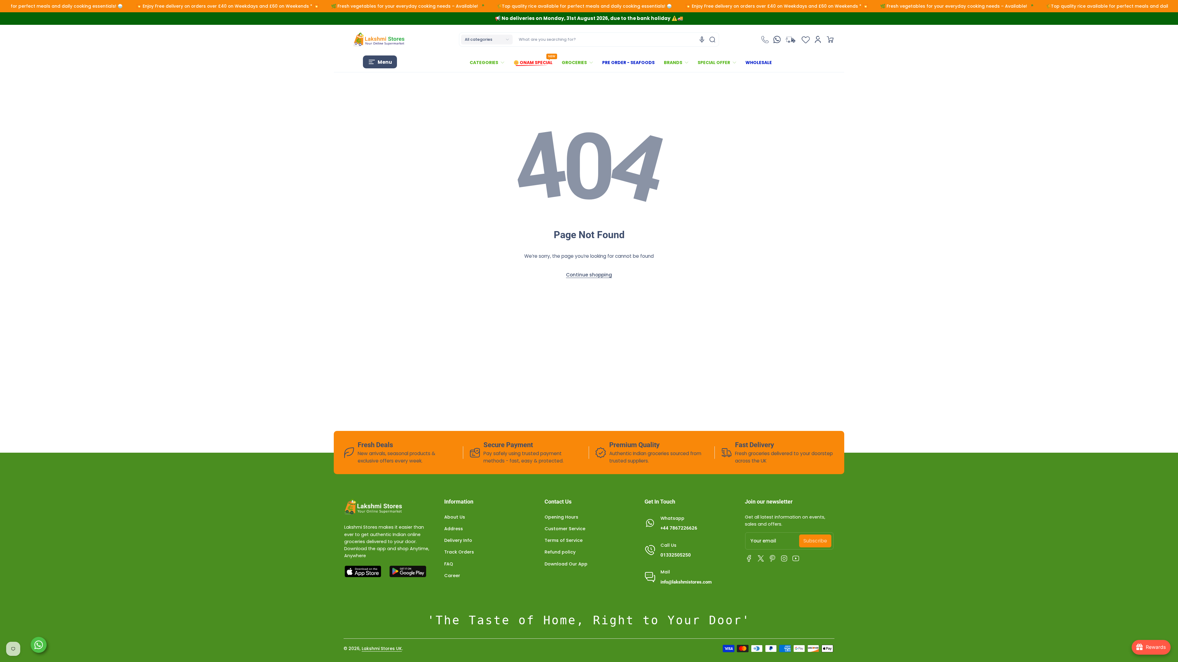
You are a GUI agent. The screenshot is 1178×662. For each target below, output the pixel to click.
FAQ (448, 564)
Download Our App (566, 564)
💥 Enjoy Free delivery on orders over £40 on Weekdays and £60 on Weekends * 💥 (187, 6)
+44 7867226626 (678, 528)
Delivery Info (458, 540)
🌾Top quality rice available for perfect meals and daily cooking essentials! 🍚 (545, 6)
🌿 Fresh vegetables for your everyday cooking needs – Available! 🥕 (368, 6)
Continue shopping (589, 275)
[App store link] (363, 571)
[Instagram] (784, 558)
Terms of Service (564, 540)
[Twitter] (760, 558)
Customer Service (565, 529)
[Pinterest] (772, 558)
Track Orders (459, 552)
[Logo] (379, 40)
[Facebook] (749, 558)
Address (453, 529)
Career (452, 576)
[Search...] (712, 39)
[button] (487, 39)
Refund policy (560, 552)
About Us (454, 517)
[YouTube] (795, 558)
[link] (489, 62)
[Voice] (702, 39)
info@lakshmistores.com (686, 582)
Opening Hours (561, 517)
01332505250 (675, 555)
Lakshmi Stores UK (382, 648)
